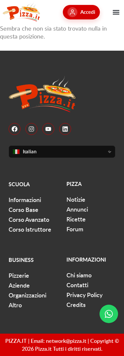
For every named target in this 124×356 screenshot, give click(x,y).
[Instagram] (31, 129)
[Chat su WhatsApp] (109, 314)
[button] (115, 12)
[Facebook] (15, 129)
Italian (29, 151)
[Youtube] (48, 129)
